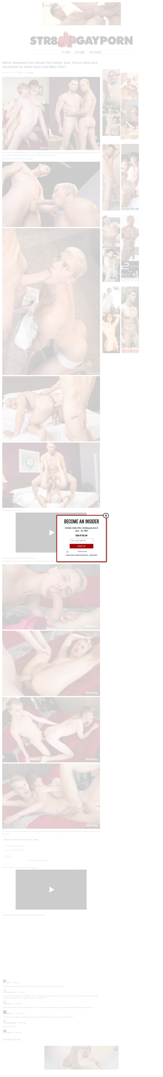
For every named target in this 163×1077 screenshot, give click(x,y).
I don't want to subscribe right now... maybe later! (81, 555)
